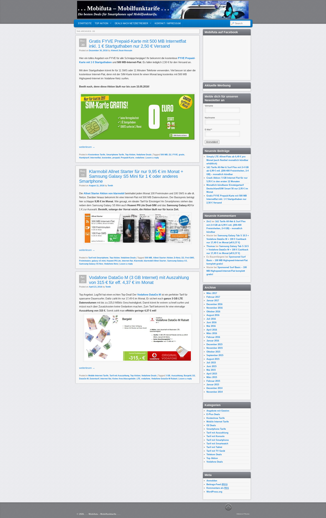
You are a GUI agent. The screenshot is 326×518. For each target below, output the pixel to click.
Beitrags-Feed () (217, 484)
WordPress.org (214, 491)
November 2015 (214, 348)
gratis (181, 154)
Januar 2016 (212, 340)
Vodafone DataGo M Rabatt (164, 378)
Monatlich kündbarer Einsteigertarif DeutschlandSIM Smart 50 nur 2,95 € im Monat (227, 188)
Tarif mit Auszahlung (119, 375)
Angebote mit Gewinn (217, 410)
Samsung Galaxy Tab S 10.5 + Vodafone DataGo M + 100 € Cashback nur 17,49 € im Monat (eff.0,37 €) (227, 239)
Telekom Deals (214, 454)
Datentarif (94, 378)
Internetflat (95, 158)
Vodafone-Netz (111, 264)
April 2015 (211, 373)
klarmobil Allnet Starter (155, 261)
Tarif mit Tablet (214, 447)
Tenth (110, 185)
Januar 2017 (212, 300)
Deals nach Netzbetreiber (130, 24)
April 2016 (211, 329)
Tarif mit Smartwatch (217, 443)
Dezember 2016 (214, 304)
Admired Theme (243, 514)
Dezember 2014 (214, 388)
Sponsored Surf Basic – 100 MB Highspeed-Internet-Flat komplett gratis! (227, 260)
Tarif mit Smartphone (98, 258)
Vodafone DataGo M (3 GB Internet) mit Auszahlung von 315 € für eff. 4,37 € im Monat (139, 280)
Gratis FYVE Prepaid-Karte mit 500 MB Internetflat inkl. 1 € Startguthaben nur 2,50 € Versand (137, 44)
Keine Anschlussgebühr (124, 378)
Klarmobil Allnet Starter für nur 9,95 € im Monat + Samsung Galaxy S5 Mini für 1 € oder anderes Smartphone (131, 176)
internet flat (127, 261)
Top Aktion (100, 24)
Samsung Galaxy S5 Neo (91, 264)
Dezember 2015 (214, 344)
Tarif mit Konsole (215, 436)
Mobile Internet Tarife (98, 375)
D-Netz (177, 258)
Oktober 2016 (213, 311)
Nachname (210, 118)
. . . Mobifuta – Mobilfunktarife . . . (123, 8)
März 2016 (211, 333)
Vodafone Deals (143, 154)
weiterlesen (87, 146)
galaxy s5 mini (99, 261)
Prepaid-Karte (127, 158)
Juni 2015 (211, 366)
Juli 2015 (211, 362)
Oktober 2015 (213, 351)
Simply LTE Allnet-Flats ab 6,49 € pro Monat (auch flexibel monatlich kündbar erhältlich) (227, 160)
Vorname (209, 106)
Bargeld (187, 375)
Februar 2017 (213, 297)
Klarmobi (138, 261)
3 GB (168, 375)
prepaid (116, 158)
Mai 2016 (211, 326)
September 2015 (214, 355)
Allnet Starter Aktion (163, 258)
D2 (170, 154)
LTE (138, 378)
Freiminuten (85, 261)
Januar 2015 (212, 384)
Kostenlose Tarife (96, 154)
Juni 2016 (211, 322)
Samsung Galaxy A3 (177, 261)
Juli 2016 (211, 319)
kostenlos (106, 158)
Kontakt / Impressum (168, 23)
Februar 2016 (213, 337)
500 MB (164, 154)
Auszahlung (177, 375)
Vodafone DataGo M (149, 294)
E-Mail (208, 129)
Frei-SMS (189, 258)
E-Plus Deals (213, 414)
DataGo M (84, 378)
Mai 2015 (211, 370)
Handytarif (84, 158)
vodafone (139, 158)
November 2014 (214, 392)
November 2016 (214, 308)
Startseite (85, 23)
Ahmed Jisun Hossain (121, 50)
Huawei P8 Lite (114, 261)
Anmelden (211, 480)
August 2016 (212, 315)
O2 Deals (211, 425)
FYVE (175, 154)
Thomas (210, 246)
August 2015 (212, 359)
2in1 (208, 221)
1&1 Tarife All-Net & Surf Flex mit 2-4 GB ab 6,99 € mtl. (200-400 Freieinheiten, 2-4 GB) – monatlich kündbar (227, 171)
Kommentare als (217, 488)
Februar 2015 (213, 381)
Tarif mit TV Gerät (215, 451)
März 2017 (211, 293)
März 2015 (211, 377)
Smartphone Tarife (115, 154)
